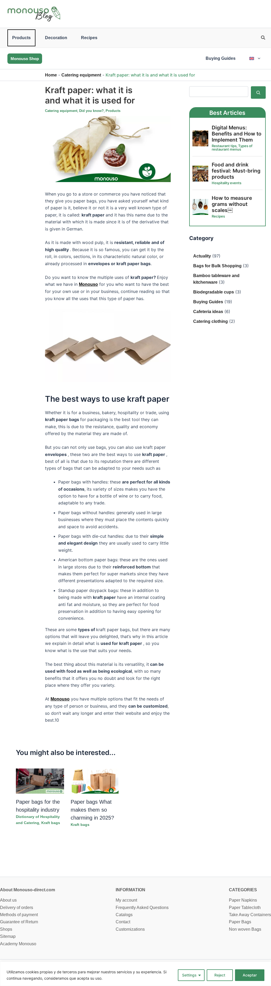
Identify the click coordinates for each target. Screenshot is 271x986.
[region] (135, 973)
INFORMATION (130, 890)
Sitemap (8, 936)
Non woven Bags (245, 929)
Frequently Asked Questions (142, 907)
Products (21, 37)
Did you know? (91, 111)
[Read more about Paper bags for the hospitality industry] (40, 781)
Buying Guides (221, 58)
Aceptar (250, 975)
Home (51, 75)
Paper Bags (240, 922)
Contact (123, 922)
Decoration (56, 37)
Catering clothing (210, 321)
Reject (219, 975)
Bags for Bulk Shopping (217, 266)
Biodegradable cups (213, 292)
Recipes (89, 37)
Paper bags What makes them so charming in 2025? (92, 810)
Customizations (130, 929)
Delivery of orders (16, 907)
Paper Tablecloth (245, 907)
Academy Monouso (18, 944)
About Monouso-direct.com (27, 890)
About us (8, 900)
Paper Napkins (243, 900)
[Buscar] (258, 92)
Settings (189, 975)
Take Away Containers (250, 914)
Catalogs (124, 914)
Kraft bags (50, 823)
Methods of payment (19, 914)
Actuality (202, 256)
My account (126, 900)
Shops (6, 929)
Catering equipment (81, 75)
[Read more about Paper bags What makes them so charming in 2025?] (95, 781)
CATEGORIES (243, 890)
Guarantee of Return (19, 922)
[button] (263, 38)
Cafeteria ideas (208, 311)
